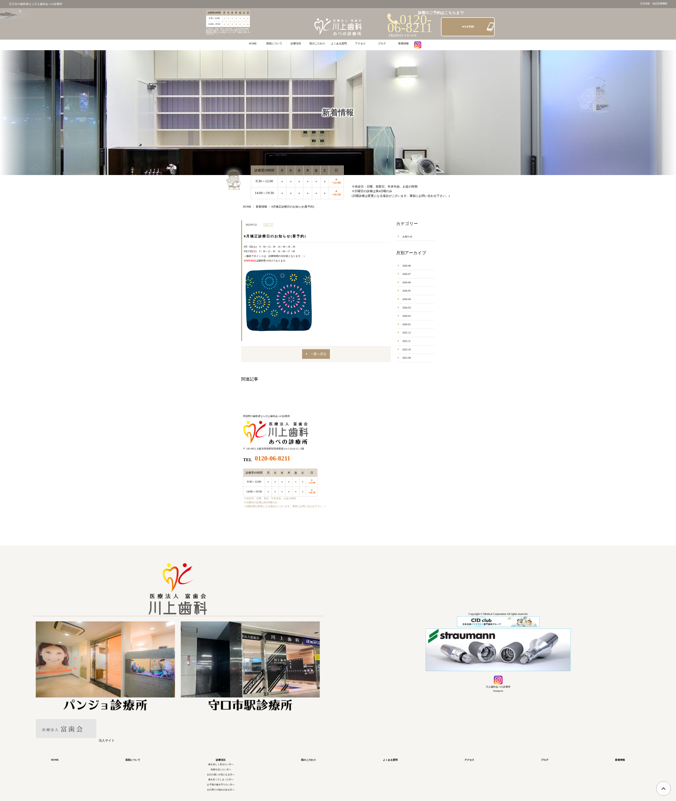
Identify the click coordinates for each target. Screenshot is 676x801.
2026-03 (406, 307)
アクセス (360, 43)
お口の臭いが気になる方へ (220, 774)
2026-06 (406, 282)
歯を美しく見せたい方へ (220, 764)
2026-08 (406, 265)
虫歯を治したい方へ (221, 769)
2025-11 (406, 341)
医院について (274, 43)
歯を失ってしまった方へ (220, 779)
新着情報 (403, 43)
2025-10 (406, 349)
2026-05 (406, 290)
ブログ (382, 43)
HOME (253, 43)
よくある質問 (339, 43)
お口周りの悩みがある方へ (220, 789)
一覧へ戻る (318, 354)
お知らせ (407, 236)
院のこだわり (317, 43)
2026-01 (406, 324)
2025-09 (406, 358)
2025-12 (406, 332)
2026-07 (406, 274)
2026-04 (406, 299)
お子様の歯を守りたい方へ (220, 784)
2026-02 (406, 316)
